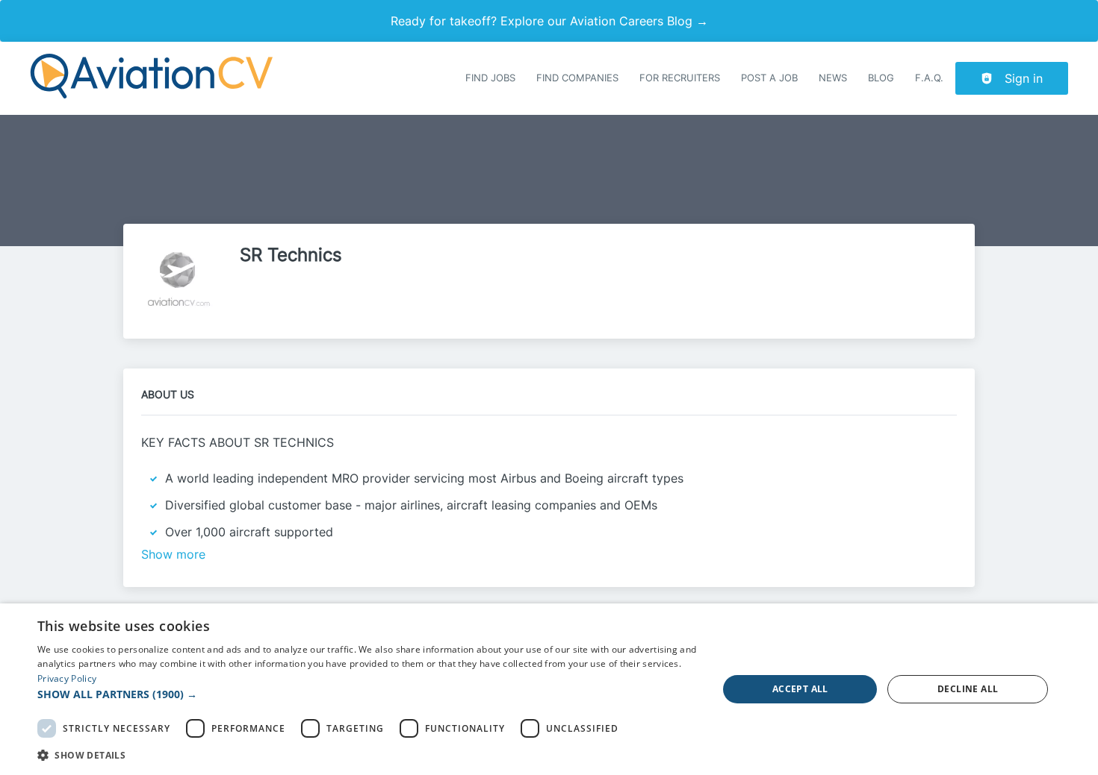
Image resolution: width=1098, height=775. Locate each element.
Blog (881, 78)
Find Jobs (490, 78)
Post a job (769, 78)
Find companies (577, 78)
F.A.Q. (929, 78)
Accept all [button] (800, 689)
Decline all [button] (967, 689)
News (833, 78)
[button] (367, 694)
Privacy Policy (66, 678)
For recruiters (679, 78)
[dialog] (549, 689)
